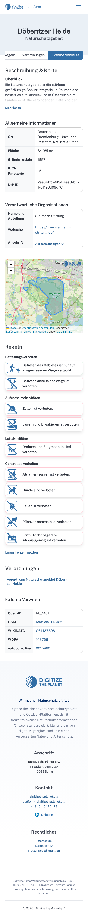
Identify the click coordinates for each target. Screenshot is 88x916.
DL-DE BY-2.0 (64, 331)
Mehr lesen (13, 107)
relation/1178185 (49, 622)
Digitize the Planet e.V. (50, 908)
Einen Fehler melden (21, 552)
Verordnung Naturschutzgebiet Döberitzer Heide (38, 581)
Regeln (9, 55)
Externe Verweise (65, 55)
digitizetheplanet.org (44, 796)
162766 (42, 640)
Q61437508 (45, 631)
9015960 (43, 648)
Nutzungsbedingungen (44, 850)
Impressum (44, 840)
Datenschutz (44, 845)
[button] (78, 7)
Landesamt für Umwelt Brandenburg (27, 331)
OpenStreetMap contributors (38, 328)
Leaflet (13, 328)
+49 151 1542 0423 (44, 806)
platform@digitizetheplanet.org (44, 801)
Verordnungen (33, 55)
